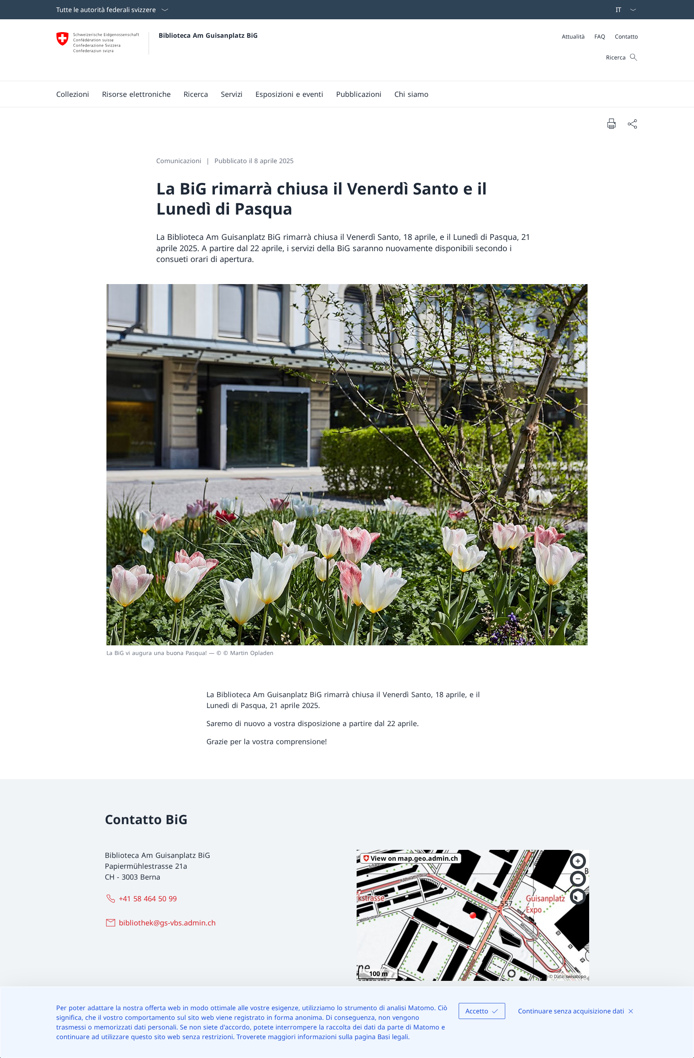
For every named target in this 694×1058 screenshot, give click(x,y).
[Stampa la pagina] (611, 123)
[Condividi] (632, 123)
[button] (73, 94)
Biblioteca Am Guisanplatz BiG (208, 35)
